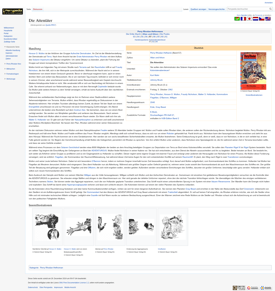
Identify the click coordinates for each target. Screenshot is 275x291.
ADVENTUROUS (99, 150)
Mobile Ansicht (70, 287)
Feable (104, 130)
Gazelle (94, 195)
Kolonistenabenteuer (159, 70)
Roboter (170, 133)
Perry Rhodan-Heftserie (161, 53)
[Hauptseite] (12, 11)
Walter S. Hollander (206, 94)
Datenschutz (33, 287)
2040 (152, 102)
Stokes (50, 181)
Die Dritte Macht (133, 34)
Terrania (83, 67)
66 (157, 41)
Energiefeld (34, 107)
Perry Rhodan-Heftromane (150, 31)
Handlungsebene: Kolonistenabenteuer (150, 40)
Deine (242, 15)
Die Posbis (165, 34)
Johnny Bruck (156, 80)
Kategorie (34, 267)
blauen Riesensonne (221, 181)
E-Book (153, 112)
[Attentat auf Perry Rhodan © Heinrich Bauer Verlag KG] (110, 227)
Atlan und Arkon (150, 34)
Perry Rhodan (156, 94)
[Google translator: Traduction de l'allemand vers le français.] (243, 18)
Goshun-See (79, 110)
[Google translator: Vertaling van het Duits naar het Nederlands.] (255, 18)
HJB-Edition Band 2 (170, 118)
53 (134, 36)
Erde (152, 107)
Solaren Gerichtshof (70, 147)
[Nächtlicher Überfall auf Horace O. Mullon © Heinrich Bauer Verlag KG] (47, 227)
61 (166, 36)
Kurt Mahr (154, 75)
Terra (49, 56)
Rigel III (237, 147)
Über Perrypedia (46, 287)
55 (142, 36)
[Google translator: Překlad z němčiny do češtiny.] (261, 18)
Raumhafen (100, 67)
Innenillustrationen (254, 95)
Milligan (173, 97)
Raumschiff (187, 157)
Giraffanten (162, 249)
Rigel (246, 147)
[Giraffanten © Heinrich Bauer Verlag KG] (173, 227)
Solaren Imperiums (41, 60)
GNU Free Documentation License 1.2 (74, 283)
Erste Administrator (85, 56)
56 (146, 36)
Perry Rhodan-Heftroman (51, 267)
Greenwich (249, 189)
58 (154, 36)
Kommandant (93, 192)
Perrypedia (258, 15)
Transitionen (233, 157)
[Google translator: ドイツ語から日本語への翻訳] (249, 18)
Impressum (58, 287)
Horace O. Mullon (172, 94)
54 (138, 36)
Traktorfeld (173, 192)
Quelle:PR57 (51, 25)
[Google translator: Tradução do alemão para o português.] (237, 18)
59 (158, 36)
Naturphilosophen (83, 120)
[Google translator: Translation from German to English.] (268, 18)
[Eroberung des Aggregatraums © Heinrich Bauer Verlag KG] (141, 227)
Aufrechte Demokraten (81, 53)
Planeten (229, 147)
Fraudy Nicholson (189, 94)
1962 (170, 89)
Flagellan (59, 157)
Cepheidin (102, 86)
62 (153, 41)
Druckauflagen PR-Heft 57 (162, 115)
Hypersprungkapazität (77, 185)
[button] (12, 47)
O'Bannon (164, 97)
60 (162, 36)
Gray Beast (161, 107)
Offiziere (92, 167)
